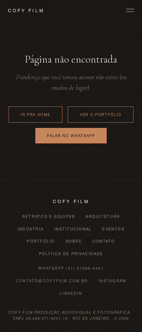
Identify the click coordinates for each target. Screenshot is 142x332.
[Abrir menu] (130, 10)
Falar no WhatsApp (71, 135)
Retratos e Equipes (48, 216)
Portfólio (41, 241)
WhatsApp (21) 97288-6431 (71, 268)
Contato (103, 241)
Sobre (74, 241)
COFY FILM (26, 10)
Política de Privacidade (71, 253)
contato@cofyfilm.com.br (52, 280)
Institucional (72, 228)
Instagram (112, 280)
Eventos (113, 228)
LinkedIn (71, 293)
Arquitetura (103, 216)
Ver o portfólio (101, 114)
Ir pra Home (35, 114)
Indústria (31, 228)
